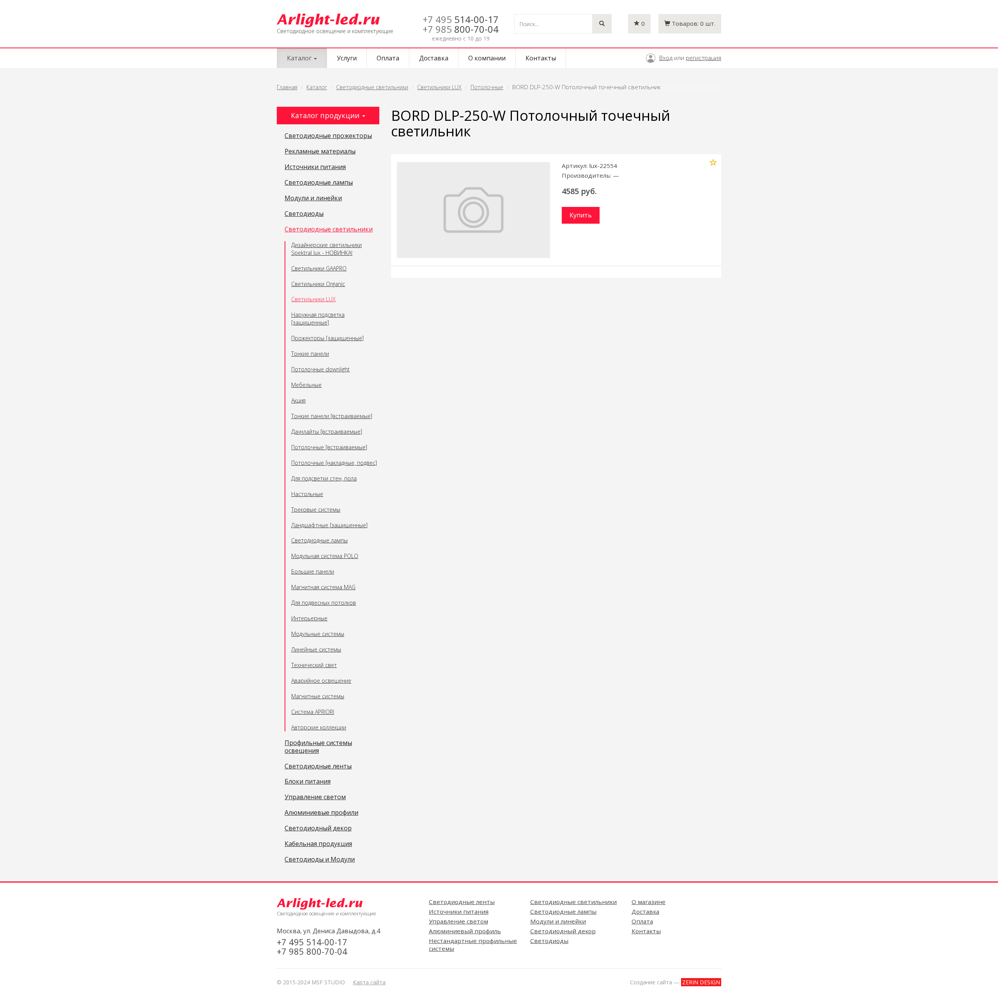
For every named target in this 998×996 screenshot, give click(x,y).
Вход (665, 58)
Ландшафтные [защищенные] (329, 525)
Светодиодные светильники (372, 87)
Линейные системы (316, 649)
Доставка (433, 58)
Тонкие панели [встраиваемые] (331, 416)
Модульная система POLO (324, 556)
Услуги (347, 58)
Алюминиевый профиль (465, 931)
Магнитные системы (317, 696)
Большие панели (312, 571)
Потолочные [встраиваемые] (329, 447)
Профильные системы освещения (318, 747)
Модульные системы (317, 634)
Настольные (307, 494)
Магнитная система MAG (323, 587)
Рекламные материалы (320, 151)
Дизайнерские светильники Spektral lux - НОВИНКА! (326, 248)
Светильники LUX (439, 87)
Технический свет (314, 665)
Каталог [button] (300, 58)
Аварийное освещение (321, 680)
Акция (298, 400)
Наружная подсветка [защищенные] (318, 318)
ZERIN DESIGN (701, 982)
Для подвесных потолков (323, 602)
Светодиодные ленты (318, 766)
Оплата (388, 58)
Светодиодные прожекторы (328, 136)
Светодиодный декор (318, 828)
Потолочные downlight (320, 369)
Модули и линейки (313, 198)
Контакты (541, 58)
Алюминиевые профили (321, 813)
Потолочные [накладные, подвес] (334, 462)
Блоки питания (308, 782)
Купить (581, 215)
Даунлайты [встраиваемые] (326, 431)
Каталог (316, 87)
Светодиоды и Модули (320, 860)
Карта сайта (369, 982)
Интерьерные (309, 618)
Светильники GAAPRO (319, 268)
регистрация (703, 58)
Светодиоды (304, 214)
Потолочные (487, 87)
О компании (487, 58)
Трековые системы (315, 509)
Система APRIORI (312, 711)
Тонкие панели (310, 353)
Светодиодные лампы (319, 183)
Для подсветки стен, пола (324, 478)
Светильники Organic (318, 284)
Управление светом (315, 797)
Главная (287, 87)
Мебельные (306, 385)
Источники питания (315, 167)
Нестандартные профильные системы (473, 944)
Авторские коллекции (318, 727)
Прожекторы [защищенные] (327, 338)
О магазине (648, 902)
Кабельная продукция (318, 844)
